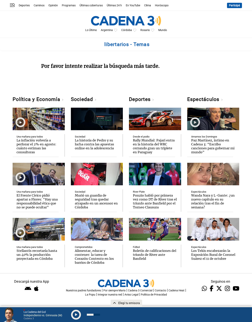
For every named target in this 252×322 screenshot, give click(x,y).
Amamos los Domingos (204, 136)
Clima (147, 5)
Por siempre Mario (114, 290)
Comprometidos (84, 247)
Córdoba (126, 30)
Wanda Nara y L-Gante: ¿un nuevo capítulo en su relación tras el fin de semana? (213, 201)
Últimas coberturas (91, 5)
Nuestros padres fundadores (83, 290)
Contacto (160, 290)
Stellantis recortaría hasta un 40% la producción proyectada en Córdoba (37, 255)
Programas (69, 5)
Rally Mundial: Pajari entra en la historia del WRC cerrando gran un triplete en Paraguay (154, 146)
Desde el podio (141, 136)
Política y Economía (37, 99)
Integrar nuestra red (110, 294)
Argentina (107, 30)
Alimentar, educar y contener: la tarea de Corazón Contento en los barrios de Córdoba (94, 257)
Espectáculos (204, 99)
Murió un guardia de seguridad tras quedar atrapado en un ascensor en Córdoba (96, 201)
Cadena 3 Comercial (140, 290)
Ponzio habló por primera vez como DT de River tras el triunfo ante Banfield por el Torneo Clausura (155, 201)
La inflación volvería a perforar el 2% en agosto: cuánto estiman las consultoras (36, 146)
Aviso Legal (131, 294)
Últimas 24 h (114, 5)
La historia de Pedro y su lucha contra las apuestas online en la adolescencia (94, 144)
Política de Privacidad (154, 294)
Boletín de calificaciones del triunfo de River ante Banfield (154, 255)
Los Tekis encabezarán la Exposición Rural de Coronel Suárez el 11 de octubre (213, 255)
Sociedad (82, 99)
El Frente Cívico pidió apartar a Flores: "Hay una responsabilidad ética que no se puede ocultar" (37, 201)
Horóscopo (162, 5)
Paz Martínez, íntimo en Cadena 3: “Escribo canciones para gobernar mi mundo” (212, 146)
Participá (234, 5)
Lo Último (91, 30)
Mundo (162, 30)
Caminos (39, 5)
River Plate (139, 191)
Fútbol (136, 247)
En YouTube (133, 5)
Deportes (24, 5)
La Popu (90, 294)
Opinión (53, 5)
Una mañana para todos (30, 136)
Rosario (145, 30)
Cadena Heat (176, 290)
